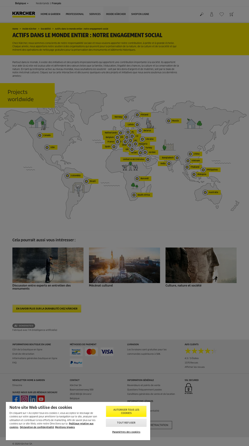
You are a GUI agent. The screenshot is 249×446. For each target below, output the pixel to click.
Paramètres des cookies (126, 432)
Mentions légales (65, 427)
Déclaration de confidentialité (37, 427)
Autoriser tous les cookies (126, 411)
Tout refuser (126, 422)
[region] (78, 421)
